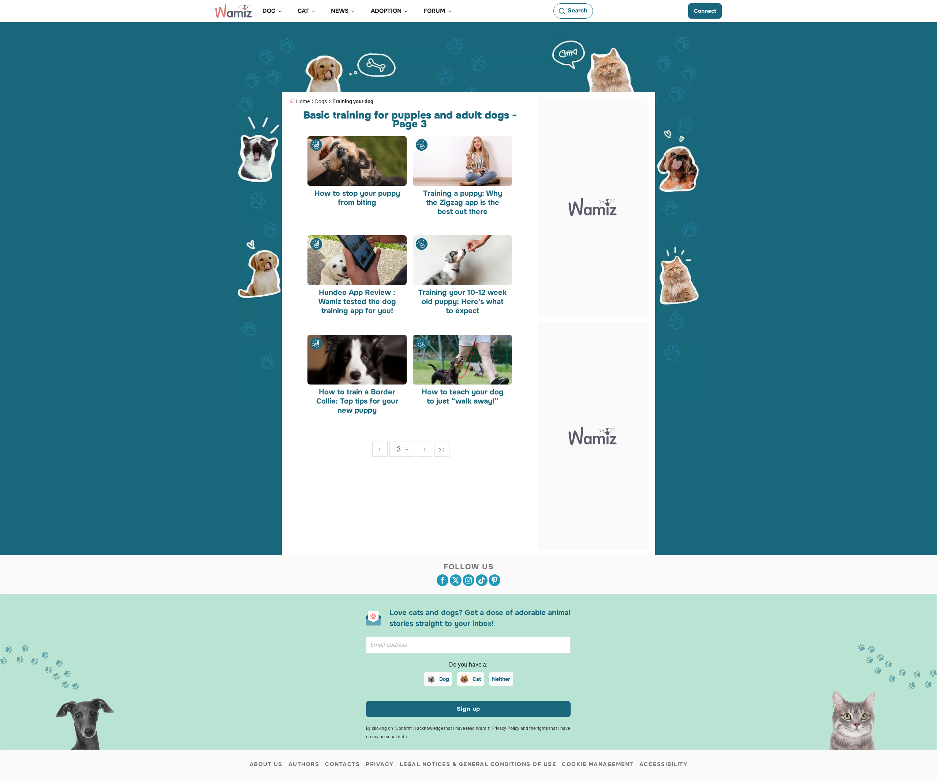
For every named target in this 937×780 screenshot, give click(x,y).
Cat (477, 679)
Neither (501, 679)
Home (303, 101)
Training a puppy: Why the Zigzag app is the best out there (462, 202)
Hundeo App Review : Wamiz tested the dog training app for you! (357, 301)
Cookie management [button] (598, 764)
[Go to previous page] (380, 449)
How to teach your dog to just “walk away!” (462, 396)
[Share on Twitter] (456, 580)
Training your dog (352, 101)
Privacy (380, 764)
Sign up (469, 709)
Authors (304, 764)
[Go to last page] (441, 449)
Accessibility (663, 764)
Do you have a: (468, 664)
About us (266, 764)
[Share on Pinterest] (494, 580)
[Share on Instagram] (468, 580)
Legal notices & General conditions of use (478, 764)
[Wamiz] (233, 11)
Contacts (342, 764)
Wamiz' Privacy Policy (497, 728)
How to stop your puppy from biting (357, 197)
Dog (444, 679)
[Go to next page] (424, 449)
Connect (705, 11)
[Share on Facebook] (442, 580)
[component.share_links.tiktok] (482, 580)
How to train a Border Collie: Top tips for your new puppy (357, 401)
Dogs (321, 101)
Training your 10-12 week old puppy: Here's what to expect (462, 301)
